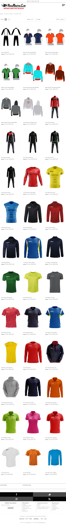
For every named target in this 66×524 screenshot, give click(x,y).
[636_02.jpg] (11, 72)
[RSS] (49, 499)
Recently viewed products (43, 507)
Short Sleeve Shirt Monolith (6, 297)
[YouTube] (16, 499)
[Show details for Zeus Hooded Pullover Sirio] (55, 352)
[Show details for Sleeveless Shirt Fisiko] (11, 212)
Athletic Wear (8, 13)
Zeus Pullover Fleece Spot (28, 402)
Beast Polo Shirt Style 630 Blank (29, 52)
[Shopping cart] (28, 1)
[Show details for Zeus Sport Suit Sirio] (55, 142)
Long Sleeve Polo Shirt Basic (51, 402)
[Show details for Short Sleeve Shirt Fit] (33, 282)
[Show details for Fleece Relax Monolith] (33, 212)
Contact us (25, 511)
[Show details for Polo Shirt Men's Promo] (11, 422)
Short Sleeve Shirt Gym (50, 297)
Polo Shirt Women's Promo (28, 437)
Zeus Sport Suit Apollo (49, 122)
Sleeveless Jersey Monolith (6, 367)
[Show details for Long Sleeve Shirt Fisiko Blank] (33, 177)
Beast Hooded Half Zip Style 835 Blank (31, 87)
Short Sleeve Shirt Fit (27, 297)
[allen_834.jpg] (33, 107)
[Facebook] (16, 494)
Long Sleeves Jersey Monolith (51, 262)
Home (1, 13)
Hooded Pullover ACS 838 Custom (30, 122)
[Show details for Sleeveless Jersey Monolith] (11, 352)
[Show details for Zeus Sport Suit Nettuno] (33, 142)
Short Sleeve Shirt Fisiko (50, 192)
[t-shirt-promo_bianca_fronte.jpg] (11, 457)
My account (55, 504)
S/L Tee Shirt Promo (5, 472)
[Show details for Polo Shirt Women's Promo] (33, 422)
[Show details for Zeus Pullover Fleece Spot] (33, 387)
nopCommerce (28, 522)
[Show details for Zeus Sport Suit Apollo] (55, 107)
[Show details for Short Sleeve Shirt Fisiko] (55, 177)
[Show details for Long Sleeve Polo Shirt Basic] (55, 387)
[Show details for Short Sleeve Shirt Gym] (55, 282)
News (38, 505)
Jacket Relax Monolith (5, 262)
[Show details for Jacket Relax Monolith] (11, 247)
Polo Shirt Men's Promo (6, 437)
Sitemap (24, 504)
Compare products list (42, 508)
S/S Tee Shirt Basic (27, 472)
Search (39, 504)
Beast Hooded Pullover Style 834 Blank (9, 122)
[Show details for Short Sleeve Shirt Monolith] (11, 282)
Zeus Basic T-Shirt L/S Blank (50, 472)
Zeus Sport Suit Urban (5, 192)
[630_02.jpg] (33, 37)
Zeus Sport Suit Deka (5, 157)
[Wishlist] (30, 1)
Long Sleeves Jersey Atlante (29, 262)
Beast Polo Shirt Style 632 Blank (51, 52)
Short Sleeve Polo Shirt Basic (51, 437)
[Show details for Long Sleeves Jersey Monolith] (55, 247)
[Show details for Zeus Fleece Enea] (33, 352)
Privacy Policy (25, 507)
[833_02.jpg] (55, 72)
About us (24, 509)
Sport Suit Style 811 (5, 52)
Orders (54, 505)
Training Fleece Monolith (50, 227)
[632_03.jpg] (55, 37)
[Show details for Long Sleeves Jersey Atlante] (33, 247)
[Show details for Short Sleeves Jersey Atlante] (55, 317)
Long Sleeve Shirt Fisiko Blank (29, 192)
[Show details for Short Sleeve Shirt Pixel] (11, 317)
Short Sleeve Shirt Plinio (28, 332)
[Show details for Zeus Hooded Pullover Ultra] (11, 387)
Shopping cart (55, 508)
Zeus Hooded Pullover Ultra (6, 402)
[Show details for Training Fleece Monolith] (55, 212)
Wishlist (54, 509)
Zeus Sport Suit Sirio (49, 157)
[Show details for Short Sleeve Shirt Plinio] (33, 317)
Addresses (54, 507)
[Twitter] (49, 494)
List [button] (9, 19)
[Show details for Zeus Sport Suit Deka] (11, 142)
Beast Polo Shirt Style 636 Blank (7, 87)
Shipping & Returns (26, 505)
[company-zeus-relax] (33, 457)
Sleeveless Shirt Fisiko (5, 227)
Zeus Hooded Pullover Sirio (50, 367)
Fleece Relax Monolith (27, 227)
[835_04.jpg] (33, 72)
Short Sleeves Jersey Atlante (51, 332)
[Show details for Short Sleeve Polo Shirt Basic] (55, 422)
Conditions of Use (26, 508)
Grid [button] (5, 19)
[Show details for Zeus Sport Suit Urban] (11, 177)
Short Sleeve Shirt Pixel (6, 332)
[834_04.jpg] (11, 107)
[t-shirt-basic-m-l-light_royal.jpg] (55, 457)
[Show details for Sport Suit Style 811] (11, 37)
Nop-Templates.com (42, 522)
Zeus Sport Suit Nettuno (28, 157)
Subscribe (10, 508)
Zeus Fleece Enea (26, 367)
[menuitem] (29, 504)
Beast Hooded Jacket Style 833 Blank (52, 87)
